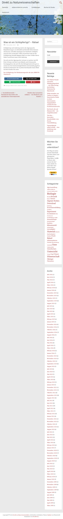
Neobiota (49, 236)
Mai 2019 (49, 500)
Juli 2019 (49, 495)
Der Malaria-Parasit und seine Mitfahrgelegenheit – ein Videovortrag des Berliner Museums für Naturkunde (53, 85)
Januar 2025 (50, 322)
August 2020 (51, 461)
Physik (53, 236)
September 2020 (52, 458)
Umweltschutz (51, 249)
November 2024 (52, 327)
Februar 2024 (51, 350)
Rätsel (12, 85)
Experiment (51, 212)
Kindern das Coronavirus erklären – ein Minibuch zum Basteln (33, 94)
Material (51, 231)
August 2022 (51, 398)
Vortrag (48, 254)
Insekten (49, 223)
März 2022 (50, 411)
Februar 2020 (51, 476)
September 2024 (52, 332)
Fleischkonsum (50, 215)
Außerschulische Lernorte (20, 7)
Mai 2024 (50, 343)
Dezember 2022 (52, 387)
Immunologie (51, 221)
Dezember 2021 (52, 419)
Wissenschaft (53, 256)
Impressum (5, 12)
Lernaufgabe (51, 229)
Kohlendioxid (50, 227)
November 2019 (52, 484)
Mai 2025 (50, 311)
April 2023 (50, 377)
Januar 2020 (50, 479)
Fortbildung (50, 217)
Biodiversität (54, 191)
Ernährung (49, 205)
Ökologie (50, 259)
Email (48, 55)
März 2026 (50, 285)
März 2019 (50, 505)
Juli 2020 (49, 463)
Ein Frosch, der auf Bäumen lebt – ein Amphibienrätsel (52, 111)
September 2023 (52, 364)
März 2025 (50, 316)
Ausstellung (53, 187)
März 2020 (50, 474)
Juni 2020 (50, 466)
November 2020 (52, 453)
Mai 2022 (50, 406)
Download (51, 203)
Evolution (49, 209)
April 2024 (50, 345)
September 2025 (52, 301)
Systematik (49, 245)
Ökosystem (50, 261)
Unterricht (20, 85)
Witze (25, 85)
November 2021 (52, 421)
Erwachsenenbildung (54, 207)
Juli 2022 (49, 400)
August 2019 (50, 492)
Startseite (5, 7)
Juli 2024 (49, 337)
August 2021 (50, 429)
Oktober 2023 (51, 361)
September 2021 (52, 427)
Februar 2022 (51, 413)
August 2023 (50, 366)
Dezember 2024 (52, 324)
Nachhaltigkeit (51, 234)
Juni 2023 (50, 371)
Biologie (7, 85)
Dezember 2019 (51, 482)
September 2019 (52, 490)
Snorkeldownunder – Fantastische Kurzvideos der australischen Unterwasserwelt (10, 94)
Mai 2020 (50, 469)
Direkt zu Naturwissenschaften (20, 2)
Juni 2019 (50, 497)
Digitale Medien (53, 201)
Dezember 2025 (52, 293)
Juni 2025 (50, 308)
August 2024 (51, 335)
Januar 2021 (50, 448)
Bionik (49, 196)
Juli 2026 (49, 274)
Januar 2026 (50, 290)
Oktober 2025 (51, 298)
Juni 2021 (50, 434)
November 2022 (52, 390)
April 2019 (50, 503)
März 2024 (50, 348)
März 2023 (50, 379)
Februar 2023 (51, 382)
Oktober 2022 (51, 392)
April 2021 (50, 440)
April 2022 (50, 408)
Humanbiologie (52, 219)
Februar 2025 (51, 319)
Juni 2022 (50, 403)
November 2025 (52, 295)
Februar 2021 (51, 445)
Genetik (55, 217)
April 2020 (50, 471)
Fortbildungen (36, 7)
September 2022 (52, 395)
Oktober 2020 (51, 455)
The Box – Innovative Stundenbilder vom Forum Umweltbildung (53, 119)
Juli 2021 (49, 432)
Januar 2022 (50, 416)
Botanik (54, 197)
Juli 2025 (49, 306)
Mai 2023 (49, 374)
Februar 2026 (51, 287)
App (48, 187)
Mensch (57, 232)
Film (56, 214)
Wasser (56, 254)
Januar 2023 (50, 385)
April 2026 (50, 282)
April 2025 (50, 314)
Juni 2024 (50, 340)
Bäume (48, 198)
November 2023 (52, 358)
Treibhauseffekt (50, 247)
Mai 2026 (50, 280)
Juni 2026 (50, 277)
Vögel (52, 254)
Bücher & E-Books (49, 7)
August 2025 (51, 303)
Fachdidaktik (51, 214)
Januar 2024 (50, 353)
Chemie (52, 199)
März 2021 (50, 442)
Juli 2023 (49, 369)
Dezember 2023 (52, 356)
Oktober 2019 (51, 487)
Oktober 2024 (51, 329)
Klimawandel (52, 225)
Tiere (15, 85)
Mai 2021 (49, 437)
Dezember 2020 (52, 450)
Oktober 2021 (51, 424)
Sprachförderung (55, 242)
